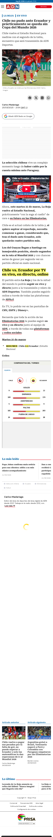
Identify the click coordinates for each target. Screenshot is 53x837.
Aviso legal (39, 803)
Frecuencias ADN (26, 803)
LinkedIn (42, 97)
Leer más (9, 506)
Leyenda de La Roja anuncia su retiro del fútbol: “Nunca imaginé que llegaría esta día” (18, 786)
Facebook (29, 97)
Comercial (13, 803)
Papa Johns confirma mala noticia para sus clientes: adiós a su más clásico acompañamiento (18, 467)
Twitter (36, 97)
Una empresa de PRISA (26, 817)
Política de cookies (36, 806)
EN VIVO (44, 7)
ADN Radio (12, 6)
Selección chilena (12, 484)
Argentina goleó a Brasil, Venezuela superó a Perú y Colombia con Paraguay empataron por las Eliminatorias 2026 (39, 749)
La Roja (9, 15)
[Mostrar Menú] (2, 6)
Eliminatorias (41, 484)
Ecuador (28, 484)
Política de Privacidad (18, 806)
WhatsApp (48, 97)
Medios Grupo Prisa (26, 823)
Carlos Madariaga (10, 104)
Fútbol (8, 488)
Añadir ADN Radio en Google (20, 116)
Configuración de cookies (26, 809)
